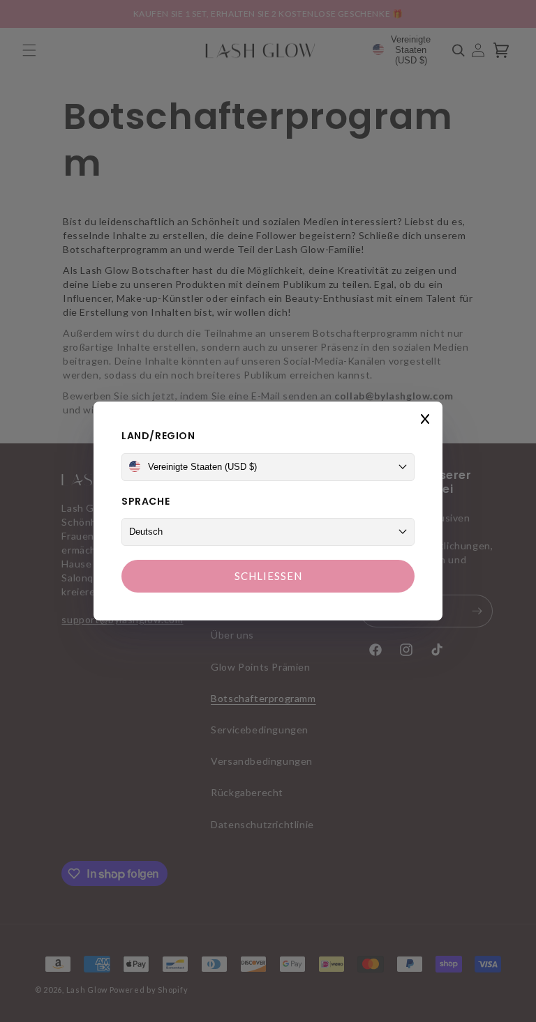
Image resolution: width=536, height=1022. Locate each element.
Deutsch (146, 531)
